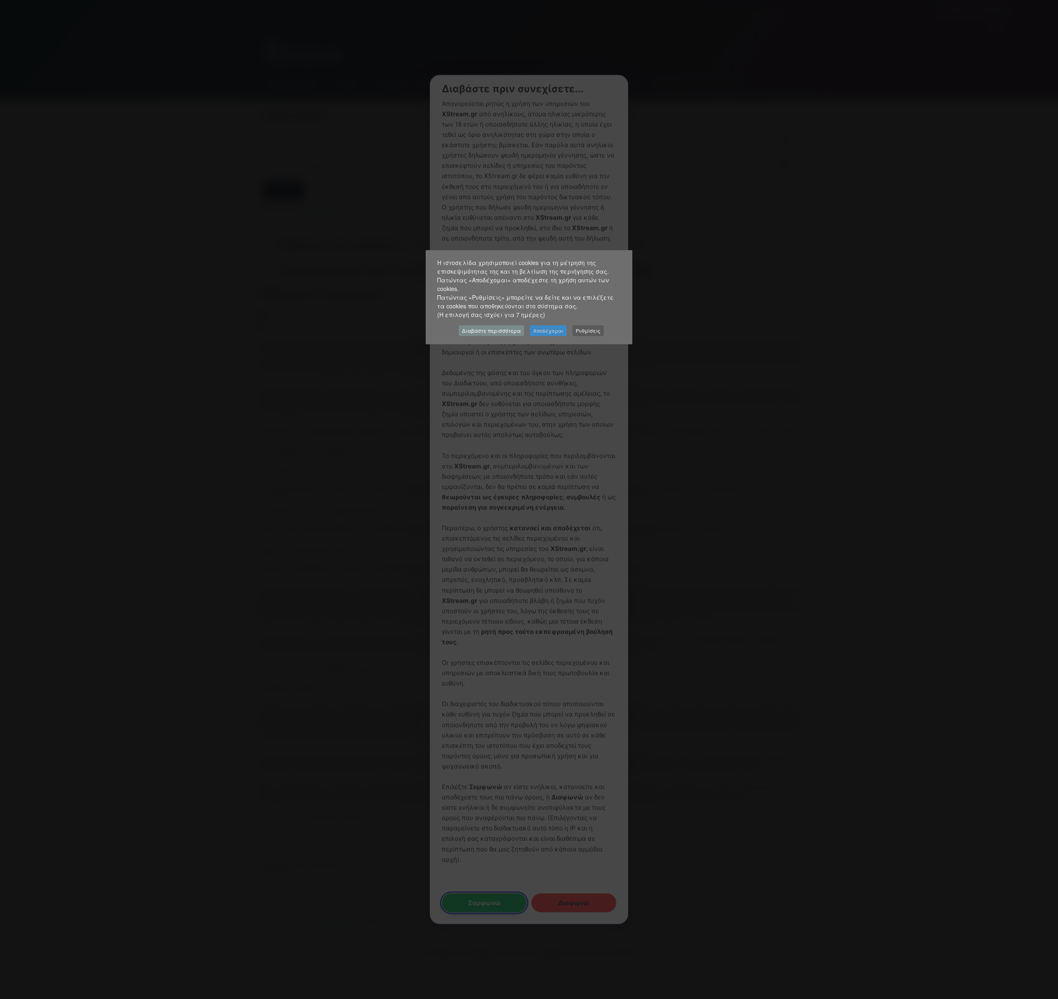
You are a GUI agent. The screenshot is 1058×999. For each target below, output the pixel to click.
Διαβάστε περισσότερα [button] (491, 330)
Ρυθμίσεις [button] (588, 330)
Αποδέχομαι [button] (548, 330)
